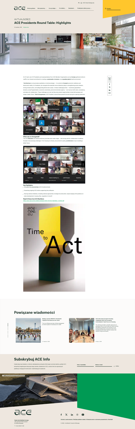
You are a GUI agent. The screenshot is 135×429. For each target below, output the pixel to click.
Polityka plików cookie (79, 419)
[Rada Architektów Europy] (23, 412)
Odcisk (63, 419)
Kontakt (110, 419)
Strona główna (31, 8)
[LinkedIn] (72, 415)
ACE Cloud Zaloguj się (88, 2)
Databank (71, 8)
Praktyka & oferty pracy (83, 8)
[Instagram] (77, 415)
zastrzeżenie (68, 419)
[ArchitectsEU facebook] (61, 415)
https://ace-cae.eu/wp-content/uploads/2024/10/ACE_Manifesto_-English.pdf (43, 200)
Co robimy (62, 8)
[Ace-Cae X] (66, 415)
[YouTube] (83, 415)
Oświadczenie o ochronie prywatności (96, 419)
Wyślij (117, 366)
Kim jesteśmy (41, 8)
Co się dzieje (52, 8)
